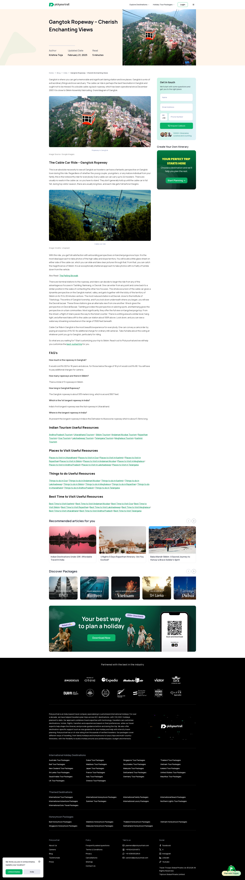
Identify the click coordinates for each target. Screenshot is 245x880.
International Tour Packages (61, 797)
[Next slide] (194, 521)
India (32, 872)
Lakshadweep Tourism (83, 438)
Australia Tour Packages (59, 760)
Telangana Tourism (104, 438)
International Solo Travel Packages (63, 805)
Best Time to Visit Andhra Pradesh (96, 510)
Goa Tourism (64, 438)
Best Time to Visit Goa (122, 503)
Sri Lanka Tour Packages (59, 772)
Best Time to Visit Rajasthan (74, 507)
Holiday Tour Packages (163, 4)
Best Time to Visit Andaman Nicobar (93, 503)
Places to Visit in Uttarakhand (63, 457)
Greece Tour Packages (96, 780)
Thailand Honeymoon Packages (136, 822)
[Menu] (193, 4)
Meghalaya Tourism (124, 438)
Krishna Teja (56, 55)
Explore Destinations (138, 4)
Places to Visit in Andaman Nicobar (99, 461)
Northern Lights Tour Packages (173, 801)
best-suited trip (74, 344)
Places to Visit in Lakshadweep (96, 464)
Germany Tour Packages (133, 776)
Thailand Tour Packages (170, 760)
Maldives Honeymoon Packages (99, 822)
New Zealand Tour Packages (61, 768)
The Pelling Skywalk (68, 275)
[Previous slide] (188, 521)
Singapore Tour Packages (134, 760)
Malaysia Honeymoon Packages (99, 826)
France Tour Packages (95, 772)
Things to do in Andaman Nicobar (84, 480)
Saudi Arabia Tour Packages (60, 776)
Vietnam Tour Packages (170, 764)
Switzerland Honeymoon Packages (138, 826)
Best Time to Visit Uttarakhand (63, 510)
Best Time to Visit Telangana (127, 510)
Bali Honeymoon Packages (60, 822)
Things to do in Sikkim (73, 484)
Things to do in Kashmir (112, 480)
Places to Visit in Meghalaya (130, 461)
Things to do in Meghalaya (98, 484)
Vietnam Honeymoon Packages (173, 822)
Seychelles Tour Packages (134, 764)
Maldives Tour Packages (96, 764)
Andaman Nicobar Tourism (124, 434)
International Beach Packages (173, 797)
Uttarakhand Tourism (84, 434)
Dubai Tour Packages (95, 760)
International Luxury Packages (136, 801)
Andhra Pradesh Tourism (61, 434)
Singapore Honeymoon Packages (63, 826)
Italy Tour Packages (94, 776)
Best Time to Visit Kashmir (61, 503)
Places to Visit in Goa (88, 457)
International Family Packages (135, 797)
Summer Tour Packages (96, 801)
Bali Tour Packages (57, 764)
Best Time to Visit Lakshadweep (105, 507)
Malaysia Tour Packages (133, 768)
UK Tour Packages (56, 780)
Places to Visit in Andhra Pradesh (64, 464)
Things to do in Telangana (107, 487)
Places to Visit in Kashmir (112, 457)
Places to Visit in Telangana (125, 464)
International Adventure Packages (63, 801)
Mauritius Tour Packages (170, 776)
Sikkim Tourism (103, 434)
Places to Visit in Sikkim (71, 461)
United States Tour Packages (173, 772)
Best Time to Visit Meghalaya (136, 507)
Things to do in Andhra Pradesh (79, 487)
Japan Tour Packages (95, 768)
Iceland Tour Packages (170, 768)
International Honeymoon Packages (101, 797)
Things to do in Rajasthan (124, 484)
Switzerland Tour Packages (134, 772)
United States (14, 872)
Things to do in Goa (58, 480)
